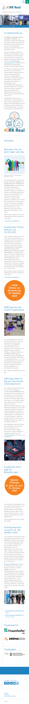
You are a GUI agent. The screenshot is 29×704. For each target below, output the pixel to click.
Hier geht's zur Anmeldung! (11, 220)
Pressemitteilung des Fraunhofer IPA (14, 615)
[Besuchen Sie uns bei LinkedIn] (11, 683)
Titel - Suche (23, 1)
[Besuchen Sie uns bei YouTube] (14, 683)
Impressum (6, 694)
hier (5, 372)
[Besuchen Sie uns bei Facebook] (5, 683)
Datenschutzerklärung (10, 696)
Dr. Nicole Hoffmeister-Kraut (11, 564)
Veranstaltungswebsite (9, 435)
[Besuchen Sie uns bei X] (8, 683)
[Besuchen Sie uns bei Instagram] (17, 683)
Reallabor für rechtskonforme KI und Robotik (12, 12)
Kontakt (6, 693)
